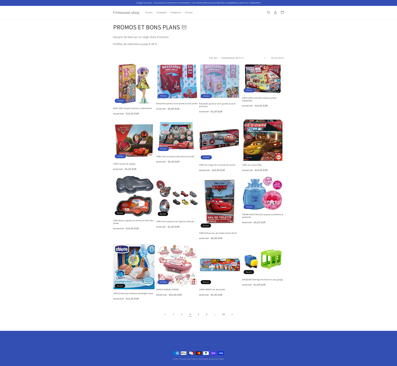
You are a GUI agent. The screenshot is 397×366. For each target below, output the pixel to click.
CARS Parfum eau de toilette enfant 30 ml (218, 233)
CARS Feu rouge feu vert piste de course (217, 165)
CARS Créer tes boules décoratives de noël (175, 156)
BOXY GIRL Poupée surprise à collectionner (132, 108)
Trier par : (213, 57)
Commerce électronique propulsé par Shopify (207, 359)
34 (223, 314)
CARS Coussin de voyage (124, 164)
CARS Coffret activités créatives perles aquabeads (259, 99)
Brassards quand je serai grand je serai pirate (177, 103)
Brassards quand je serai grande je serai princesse (217, 105)
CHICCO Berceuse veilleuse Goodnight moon (133, 293)
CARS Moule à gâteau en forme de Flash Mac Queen (133, 221)
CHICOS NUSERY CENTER (167, 289)
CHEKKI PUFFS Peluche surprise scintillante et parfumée (262, 215)
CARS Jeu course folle (252, 165)
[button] (268, 12)
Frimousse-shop (184, 359)
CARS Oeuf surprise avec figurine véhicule (175, 221)
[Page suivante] (232, 314)
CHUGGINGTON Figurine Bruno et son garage (262, 279)
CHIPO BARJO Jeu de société (212, 289)
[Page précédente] (165, 314)
